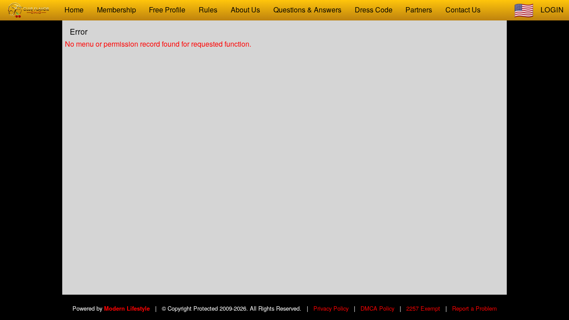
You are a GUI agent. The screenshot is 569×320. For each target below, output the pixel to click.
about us (245, 9)
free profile (167, 9)
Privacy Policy (331, 308)
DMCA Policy (377, 308)
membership (116, 9)
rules (208, 9)
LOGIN (552, 9)
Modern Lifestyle (127, 308)
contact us (463, 9)
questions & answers (307, 9)
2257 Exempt (423, 308)
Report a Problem (474, 308)
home (74, 9)
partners (418, 9)
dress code (374, 9)
